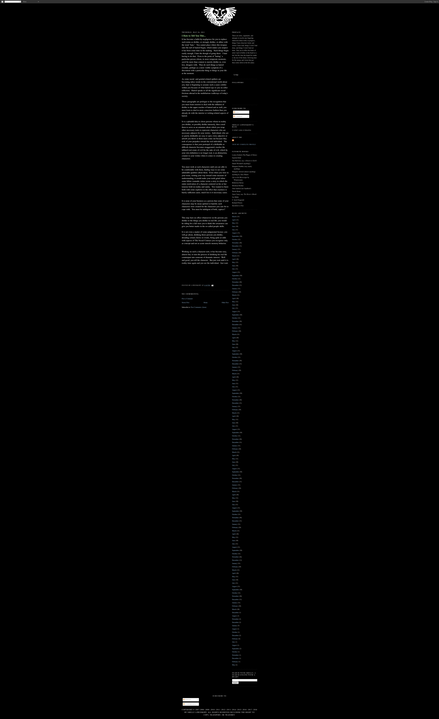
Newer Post (185, 302)
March (234, 216)
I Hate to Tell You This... (194, 35)
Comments (238, 116)
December (235, 246)
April (234, 220)
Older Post (225, 302)
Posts (237, 112)
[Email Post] (212, 285)
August (234, 233)
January (234, 249)
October (234, 239)
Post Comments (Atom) (198, 307)
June (233, 226)
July (233, 230)
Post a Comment (187, 298)
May (233, 223)
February (235, 252)
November (235, 243)
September (235, 236)
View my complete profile (244, 144)
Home (205, 302)
